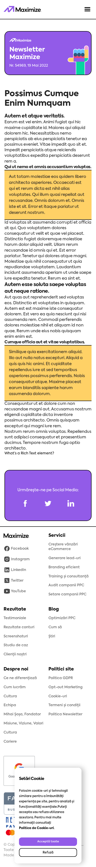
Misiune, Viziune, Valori (23, 723)
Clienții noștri (15, 654)
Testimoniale (15, 618)
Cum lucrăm (15, 687)
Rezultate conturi (19, 627)
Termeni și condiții (64, 705)
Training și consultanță (68, 576)
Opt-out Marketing (65, 687)
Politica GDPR (60, 678)
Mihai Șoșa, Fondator (22, 714)
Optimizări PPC (61, 618)
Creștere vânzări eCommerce (63, 547)
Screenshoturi (16, 636)
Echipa (10, 705)
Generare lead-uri (64, 558)
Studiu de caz (16, 645)
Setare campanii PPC (67, 594)
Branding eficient (64, 567)
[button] (87, 9)
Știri (51, 636)
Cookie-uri (57, 696)
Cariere (10, 742)
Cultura (10, 696)
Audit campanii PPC (66, 585)
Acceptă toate (48, 841)
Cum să (55, 627)
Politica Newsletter (65, 714)
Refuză (48, 852)
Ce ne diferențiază (20, 678)
